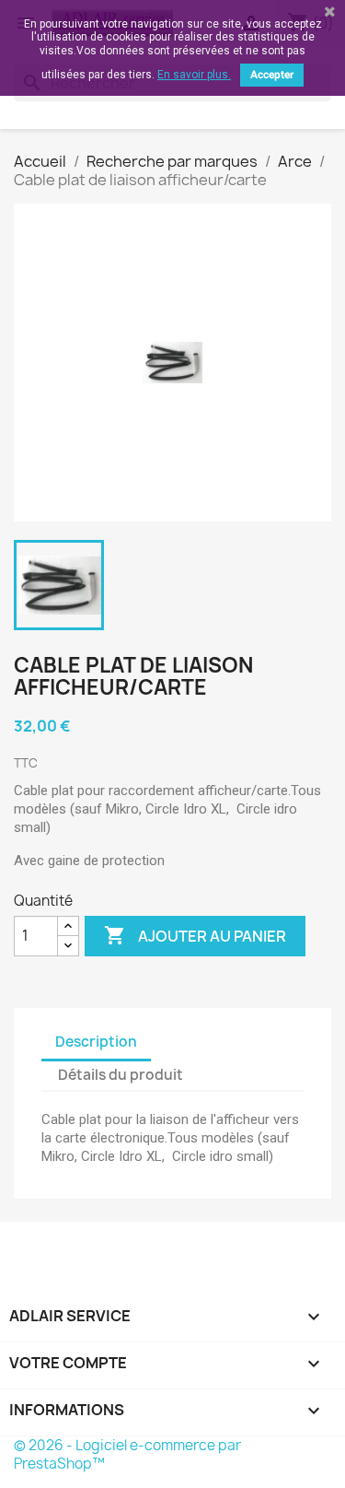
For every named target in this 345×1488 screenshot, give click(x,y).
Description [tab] (96, 1041)
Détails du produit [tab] (120, 1074)
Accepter (271, 74)
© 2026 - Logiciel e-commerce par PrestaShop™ (127, 1454)
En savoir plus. (194, 74)
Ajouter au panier (195, 935)
